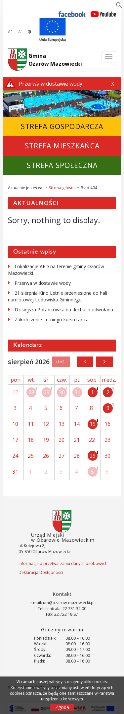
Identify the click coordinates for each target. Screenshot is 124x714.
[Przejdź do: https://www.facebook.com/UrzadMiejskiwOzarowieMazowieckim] (72, 14)
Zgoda (62, 707)
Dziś (61, 362)
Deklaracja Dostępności (41, 572)
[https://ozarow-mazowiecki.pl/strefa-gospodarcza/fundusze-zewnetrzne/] (52, 30)
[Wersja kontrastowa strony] (29, 32)
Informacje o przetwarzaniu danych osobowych (63, 563)
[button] (119, 6)
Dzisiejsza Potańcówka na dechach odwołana (64, 309)
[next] (104, 362)
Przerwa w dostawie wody (43, 283)
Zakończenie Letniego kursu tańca (52, 319)
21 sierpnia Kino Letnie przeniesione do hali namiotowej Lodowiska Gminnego (57, 296)
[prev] (85, 362)
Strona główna (62, 188)
